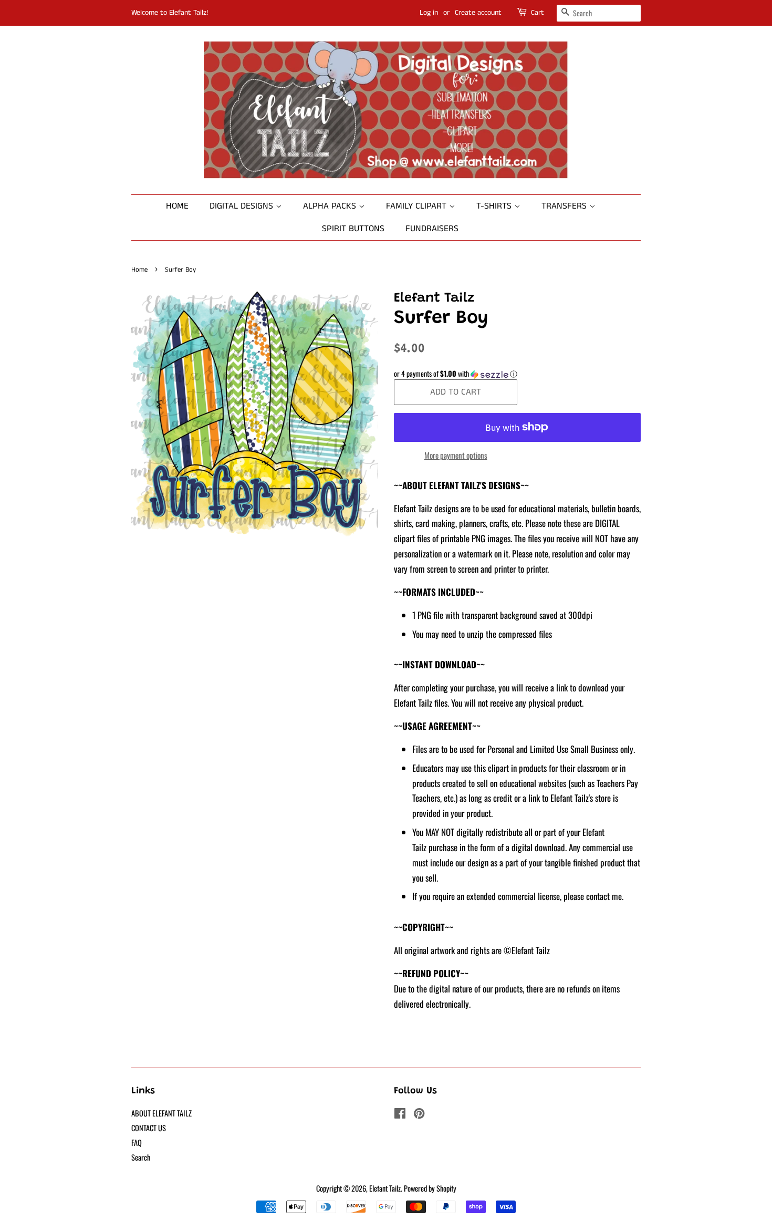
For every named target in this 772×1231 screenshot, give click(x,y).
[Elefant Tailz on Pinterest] (419, 1114)
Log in (429, 12)
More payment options (455, 455)
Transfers (565, 206)
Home (177, 206)
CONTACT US (148, 1127)
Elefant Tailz (385, 1188)
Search (140, 1157)
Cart (537, 12)
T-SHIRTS (495, 206)
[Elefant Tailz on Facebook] (400, 1114)
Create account (478, 12)
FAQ (136, 1142)
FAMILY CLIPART (417, 206)
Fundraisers (431, 228)
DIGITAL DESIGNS (243, 206)
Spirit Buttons (353, 228)
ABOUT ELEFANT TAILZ (161, 1113)
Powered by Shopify (430, 1188)
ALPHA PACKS (331, 206)
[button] (517, 373)
